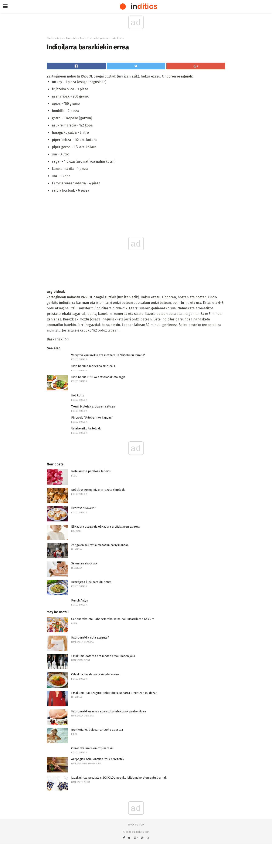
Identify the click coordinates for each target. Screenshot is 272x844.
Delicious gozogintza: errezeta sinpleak (98, 490)
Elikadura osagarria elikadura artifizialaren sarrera (105, 526)
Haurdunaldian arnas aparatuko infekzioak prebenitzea (108, 711)
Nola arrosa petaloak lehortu (91, 471)
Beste (83, 38)
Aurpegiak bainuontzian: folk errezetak (97, 759)
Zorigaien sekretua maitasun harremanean (100, 545)
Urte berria (118, 38)
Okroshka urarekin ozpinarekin (92, 748)
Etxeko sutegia (55, 38)
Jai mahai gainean (99, 38)
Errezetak (71, 38)
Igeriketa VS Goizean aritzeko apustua (97, 730)
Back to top (136, 824)
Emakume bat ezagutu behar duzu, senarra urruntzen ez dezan (114, 693)
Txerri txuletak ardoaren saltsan (93, 406)
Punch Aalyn (79, 600)
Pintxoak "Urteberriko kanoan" (92, 417)
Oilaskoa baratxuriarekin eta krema (95, 674)
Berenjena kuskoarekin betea (91, 582)
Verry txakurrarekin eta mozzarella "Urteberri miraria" (108, 355)
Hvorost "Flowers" (83, 508)
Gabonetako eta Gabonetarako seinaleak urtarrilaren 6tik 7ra (112, 619)
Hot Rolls (77, 395)
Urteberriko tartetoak (86, 428)
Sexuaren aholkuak (84, 563)
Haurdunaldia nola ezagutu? (90, 637)
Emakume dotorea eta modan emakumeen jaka (103, 656)
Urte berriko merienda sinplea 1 (93, 366)
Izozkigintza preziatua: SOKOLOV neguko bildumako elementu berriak (119, 777)
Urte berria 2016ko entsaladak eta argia (98, 377)
